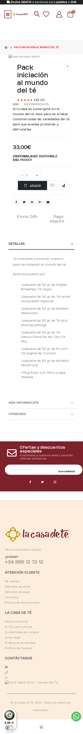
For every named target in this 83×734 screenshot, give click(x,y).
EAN (16, 104)
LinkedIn (32, 202)
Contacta (12, 597)
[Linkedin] (55, 482)
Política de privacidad (20, 643)
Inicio (6, 47)
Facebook (16, 202)
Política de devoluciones (22, 602)
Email (47, 202)
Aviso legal (12, 637)
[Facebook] (30, 482)
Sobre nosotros (16, 621)
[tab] (41, 244)
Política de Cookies (18, 648)
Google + (40, 202)
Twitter (24, 202)
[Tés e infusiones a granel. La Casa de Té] (20, 14)
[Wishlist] (46, 14)
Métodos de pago (17, 592)
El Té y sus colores (18, 627)
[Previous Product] (67, 67)
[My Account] (59, 14)
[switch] (9, 727)
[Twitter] (42, 482)
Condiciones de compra (22, 632)
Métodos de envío (18, 586)
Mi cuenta (12, 581)
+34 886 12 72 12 (24, 562)
